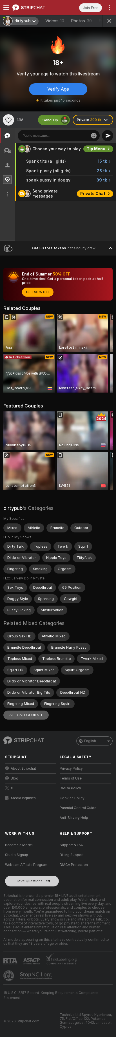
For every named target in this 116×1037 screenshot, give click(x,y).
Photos (81, 20)
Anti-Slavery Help (74, 818)
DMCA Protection (74, 865)
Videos (54, 20)
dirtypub (13, 508)
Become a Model (19, 845)
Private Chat (92, 193)
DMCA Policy (70, 788)
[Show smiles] (93, 135)
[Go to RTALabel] (11, 961)
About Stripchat (23, 769)
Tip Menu (96, 149)
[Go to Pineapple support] (9, 975)
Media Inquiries (23, 798)
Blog (14, 778)
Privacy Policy (71, 769)
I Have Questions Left (32, 881)
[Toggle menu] (6, 7)
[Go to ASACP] (32, 961)
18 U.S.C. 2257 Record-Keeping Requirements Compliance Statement (50, 995)
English (90, 741)
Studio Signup (16, 855)
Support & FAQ (72, 845)
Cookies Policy (72, 798)
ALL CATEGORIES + (26, 715)
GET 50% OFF (38, 292)
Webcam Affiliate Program (26, 865)
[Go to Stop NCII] (36, 975)
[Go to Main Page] (35, 8)
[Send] (107, 135)
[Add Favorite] (8, 120)
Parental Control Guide (78, 808)
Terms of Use (71, 778)
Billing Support (72, 855)
